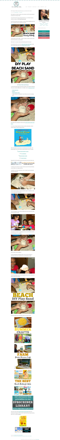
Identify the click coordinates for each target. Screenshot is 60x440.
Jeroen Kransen (23, 158)
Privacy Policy (41, 24)
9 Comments (20, 12)
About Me (41, 23)
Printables (44, 33)
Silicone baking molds (16, 92)
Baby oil (13, 91)
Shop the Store (43, 37)
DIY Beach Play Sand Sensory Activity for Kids (21, 10)
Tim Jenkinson (23, 153)
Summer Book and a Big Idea (23, 411)
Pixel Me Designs (37, 439)
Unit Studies (44, 35)
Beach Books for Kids (26, 45)
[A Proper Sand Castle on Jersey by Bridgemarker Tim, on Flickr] (22, 151)
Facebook (41, 25)
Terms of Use (46, 23)
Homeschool (44, 31)
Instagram (47, 25)
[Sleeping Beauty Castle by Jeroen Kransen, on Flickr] (23, 155)
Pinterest (44, 25)
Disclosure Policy (31, 87)
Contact (43, 23)
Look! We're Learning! (16, 4)
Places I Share (45, 24)
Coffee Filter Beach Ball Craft (26, 44)
